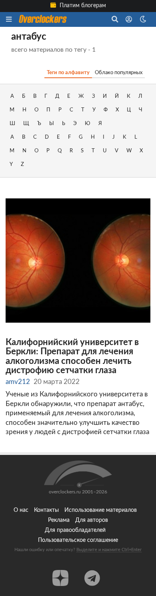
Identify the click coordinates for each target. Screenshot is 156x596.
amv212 (18, 381)
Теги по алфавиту (68, 72)
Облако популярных (118, 72)
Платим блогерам (82, 5)
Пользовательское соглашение (78, 540)
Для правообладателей (75, 530)
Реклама (59, 520)
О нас (21, 510)
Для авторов (91, 520)
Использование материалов (100, 510)
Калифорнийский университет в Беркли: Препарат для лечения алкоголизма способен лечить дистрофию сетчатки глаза (72, 356)
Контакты (46, 510)
